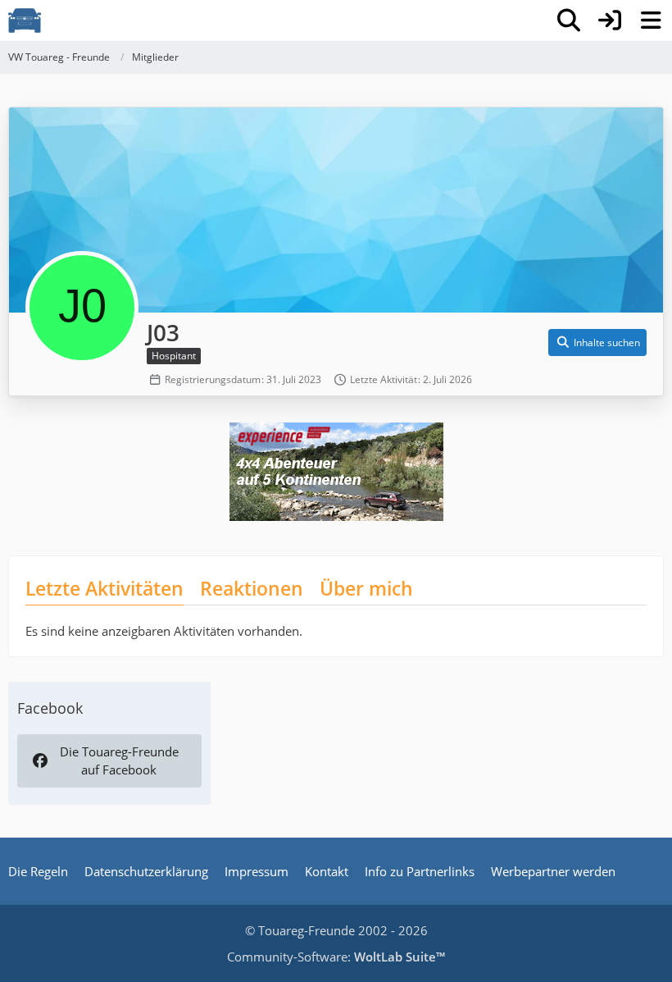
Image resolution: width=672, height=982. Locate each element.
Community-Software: (336, 956)
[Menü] (650, 20)
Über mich (366, 588)
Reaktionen (251, 588)
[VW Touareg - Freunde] (24, 20)
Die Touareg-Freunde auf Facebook (119, 760)
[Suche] (568, 20)
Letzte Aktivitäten (104, 588)
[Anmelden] (609, 20)
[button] (597, 343)
